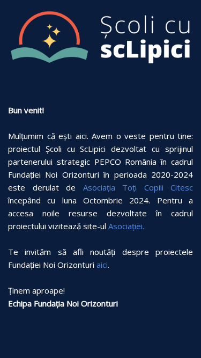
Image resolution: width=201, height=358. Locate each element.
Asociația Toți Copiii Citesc (138, 187)
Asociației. (126, 226)
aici (102, 264)
